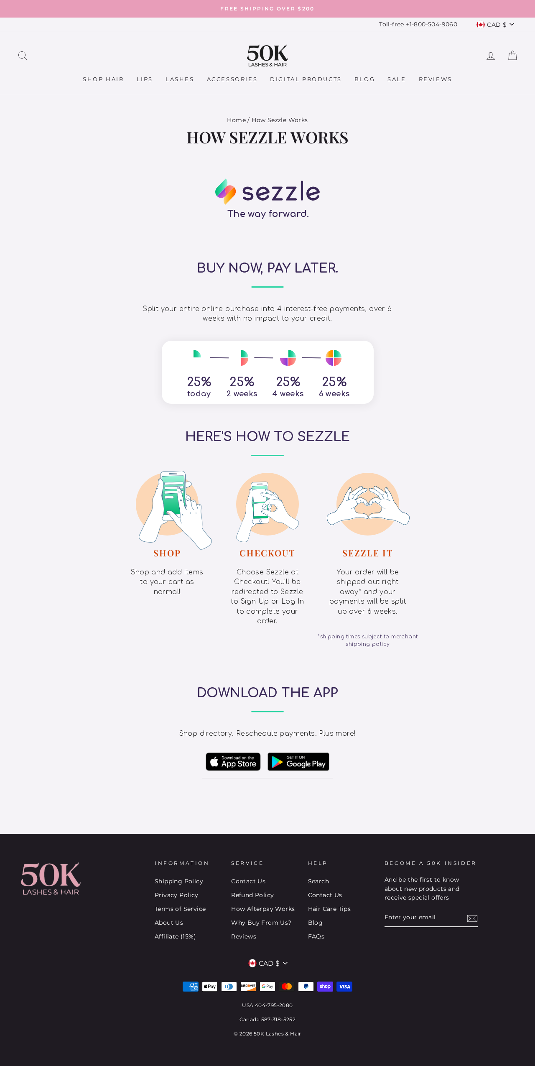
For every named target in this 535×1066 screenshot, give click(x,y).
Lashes (180, 79)
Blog (364, 79)
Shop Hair (103, 79)
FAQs (316, 936)
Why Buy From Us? (261, 922)
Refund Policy (252, 895)
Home (236, 120)
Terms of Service (180, 908)
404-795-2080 (274, 1005)
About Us (169, 922)
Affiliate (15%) (175, 936)
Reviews (435, 79)
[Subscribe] (472, 918)
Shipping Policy (179, 881)
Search (318, 881)
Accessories (232, 79)
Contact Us (248, 881)
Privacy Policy (177, 895)
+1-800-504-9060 (431, 24)
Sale (396, 79)
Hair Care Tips (329, 908)
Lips (145, 79)
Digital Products (306, 79)
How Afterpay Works (263, 908)
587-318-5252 (278, 1019)
